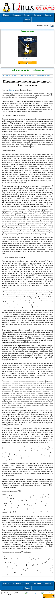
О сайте (27, 20)
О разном (48, 15)
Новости (6, 15)
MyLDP (14, 75)
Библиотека (17, 15)
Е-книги (27, 15)
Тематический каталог (27, 75)
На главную (6, 75)
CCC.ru (11, 90)
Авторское (37, 15)
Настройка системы (43, 75)
